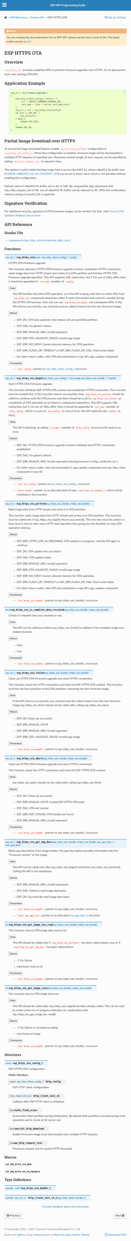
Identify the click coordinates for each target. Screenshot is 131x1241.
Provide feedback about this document (65, 1206)
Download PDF (117, 1234)
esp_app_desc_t (105, 842)
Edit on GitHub (116, 17)
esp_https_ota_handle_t (93, 378)
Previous (14, 1215)
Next (118, 1215)
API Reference (18, 17)
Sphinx (21, 1234)
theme (38, 1234)
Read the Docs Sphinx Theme (71, 1234)
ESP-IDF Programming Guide (67, 5)
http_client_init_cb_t (21, 1096)
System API (37, 17)
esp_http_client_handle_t (71, 1198)
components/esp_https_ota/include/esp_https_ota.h (40, 240)
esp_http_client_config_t (55, 257)
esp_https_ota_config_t (55, 378)
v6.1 (28, 41)
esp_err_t (10, 257)
